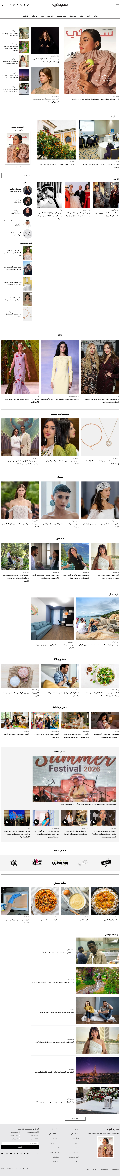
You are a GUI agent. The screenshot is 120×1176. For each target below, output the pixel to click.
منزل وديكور (71, 642)
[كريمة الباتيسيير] (75, 901)
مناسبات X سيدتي (54, 1133)
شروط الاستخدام (115, 1169)
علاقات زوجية (70, 1009)
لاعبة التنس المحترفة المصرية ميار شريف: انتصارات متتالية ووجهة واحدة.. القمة (95, 99)
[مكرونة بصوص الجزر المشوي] (45, 901)
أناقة (88, 16)
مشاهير (96, 16)
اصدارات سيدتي (74, 1157)
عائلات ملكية (25, 572)
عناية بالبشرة (55, 96)
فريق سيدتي (55, 1148)
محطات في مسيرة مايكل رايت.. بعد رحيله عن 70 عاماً (10, 34)
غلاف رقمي (55, 1157)
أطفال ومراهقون (55, 731)
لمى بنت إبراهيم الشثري (15, 191)
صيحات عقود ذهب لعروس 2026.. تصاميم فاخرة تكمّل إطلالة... (13, 314)
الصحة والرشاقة (14, 1132)
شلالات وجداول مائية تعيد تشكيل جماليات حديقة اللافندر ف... (11, 48)
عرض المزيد (75, 1118)
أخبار (117, 162)
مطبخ (33, 16)
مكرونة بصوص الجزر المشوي (50, 920)
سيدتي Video (60, 751)
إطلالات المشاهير (55, 56)
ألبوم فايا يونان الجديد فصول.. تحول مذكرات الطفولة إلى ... (10, 62)
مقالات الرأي (27, 183)
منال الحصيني (17, 235)
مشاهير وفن (34, 1136)
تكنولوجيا (15, 73)
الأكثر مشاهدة (26, 243)
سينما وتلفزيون (115, 210)
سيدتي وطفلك (61, 16)
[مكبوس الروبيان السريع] (105, 901)
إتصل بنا (87, 1169)
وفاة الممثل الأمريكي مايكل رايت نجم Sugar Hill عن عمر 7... (10, 91)
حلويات (87, 917)
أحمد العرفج (18, 225)
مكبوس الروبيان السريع (111, 920)
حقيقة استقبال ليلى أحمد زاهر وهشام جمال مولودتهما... (12, 268)
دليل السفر (75, 1162)
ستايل (77, 1143)
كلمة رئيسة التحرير (26, 176)
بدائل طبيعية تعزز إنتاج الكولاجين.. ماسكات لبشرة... (12, 298)
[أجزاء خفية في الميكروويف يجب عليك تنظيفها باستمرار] (15, 901)
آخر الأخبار (56, 1162)
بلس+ (42, 16)
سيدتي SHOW (60, 850)
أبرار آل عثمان (17, 202)
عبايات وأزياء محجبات (73, 396)
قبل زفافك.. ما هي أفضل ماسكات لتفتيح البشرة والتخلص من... (12, 252)
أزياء (61, 210)
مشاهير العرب (14, 59)
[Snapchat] (24, 5)
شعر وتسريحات (115, 521)
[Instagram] (13, 5)
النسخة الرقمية (17, 167)
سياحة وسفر (15, 44)
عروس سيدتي (75, 1152)
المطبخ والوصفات (14, 1136)
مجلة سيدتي (55, 1129)
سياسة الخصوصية (104, 1169)
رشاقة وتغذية (115, 690)
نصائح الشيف (25, 917)
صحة (77, 690)
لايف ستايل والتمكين (32, 1132)
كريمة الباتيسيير (84, 920)
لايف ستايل (50, 16)
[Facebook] (10, 5)
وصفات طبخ (116, 917)
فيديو (24, 16)
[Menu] (117, 5)
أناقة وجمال (34, 1139)
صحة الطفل (26, 731)
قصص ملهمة (116, 96)
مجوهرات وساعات (60, 414)
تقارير (116, 179)
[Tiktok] (17, 5)
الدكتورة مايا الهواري (16, 213)
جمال (81, 16)
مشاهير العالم (15, 31)
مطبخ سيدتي (60, 883)
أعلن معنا (94, 1169)
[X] (21, 5)
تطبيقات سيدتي (54, 1152)
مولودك (117, 731)
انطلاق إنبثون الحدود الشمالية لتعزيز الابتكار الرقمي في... (10, 77)
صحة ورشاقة (72, 16)
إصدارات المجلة (17, 127)
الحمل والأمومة (14, 1139)
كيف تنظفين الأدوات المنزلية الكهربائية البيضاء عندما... (12, 283)
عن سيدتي (56, 1138)
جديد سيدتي (112, 934)
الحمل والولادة (85, 731)
